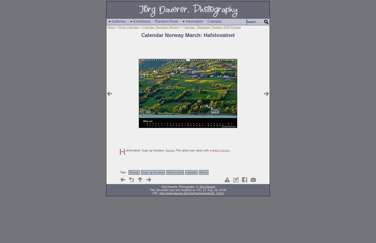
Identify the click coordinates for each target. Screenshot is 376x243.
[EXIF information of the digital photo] (253, 179)
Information (194, 21)
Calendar (214, 21)
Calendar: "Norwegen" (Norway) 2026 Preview (212, 27)
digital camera (221, 150)
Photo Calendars (128, 27)
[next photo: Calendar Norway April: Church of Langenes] (266, 93)
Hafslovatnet (175, 172)
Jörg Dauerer (207, 186)
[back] (131, 179)
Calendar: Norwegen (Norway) (161, 27)
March (204, 172)
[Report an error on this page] (227, 179)
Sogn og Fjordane (153, 172)
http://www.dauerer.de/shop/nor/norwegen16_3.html (191, 193)
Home (111, 27)
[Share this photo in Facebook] (244, 179)
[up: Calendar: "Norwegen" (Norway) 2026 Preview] (140, 179)
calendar (191, 172)
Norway (170, 150)
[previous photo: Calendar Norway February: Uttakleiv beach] (109, 93)
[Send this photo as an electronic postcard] (235, 179)
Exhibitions (142, 21)
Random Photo (166, 21)
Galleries (119, 21)
